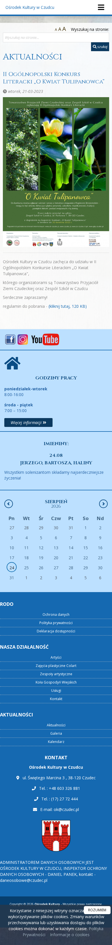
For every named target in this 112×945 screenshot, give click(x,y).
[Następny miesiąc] (103, 504)
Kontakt (56, 698)
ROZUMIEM (97, 910)
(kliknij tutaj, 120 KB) (68, 306)
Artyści (56, 657)
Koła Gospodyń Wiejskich (56, 682)
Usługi (56, 690)
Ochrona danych (56, 614)
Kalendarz (56, 741)
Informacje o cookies (70, 934)
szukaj (101, 46)
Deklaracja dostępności (56, 631)
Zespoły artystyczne (56, 674)
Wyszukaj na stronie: (90, 29)
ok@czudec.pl (66, 809)
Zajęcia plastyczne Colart (56, 665)
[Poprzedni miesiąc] (8, 504)
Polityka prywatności (56, 622)
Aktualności (32, 57)
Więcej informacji (27, 422)
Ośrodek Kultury (29, 7)
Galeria (56, 733)
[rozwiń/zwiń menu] (100, 7)
